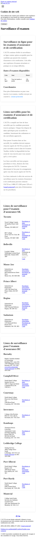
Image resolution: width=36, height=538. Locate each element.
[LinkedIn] (19, 516)
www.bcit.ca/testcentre (11, 367)
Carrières (19, 529)
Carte (23, 228)
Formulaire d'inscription (25, 384)
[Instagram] (17, 516)
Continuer (4, 24)
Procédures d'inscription (25, 270)
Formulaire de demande (26, 225)
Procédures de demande (26, 273)
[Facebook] (16, 516)
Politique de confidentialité (8, 529)
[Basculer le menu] (3, 6)
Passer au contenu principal (9, 1)
